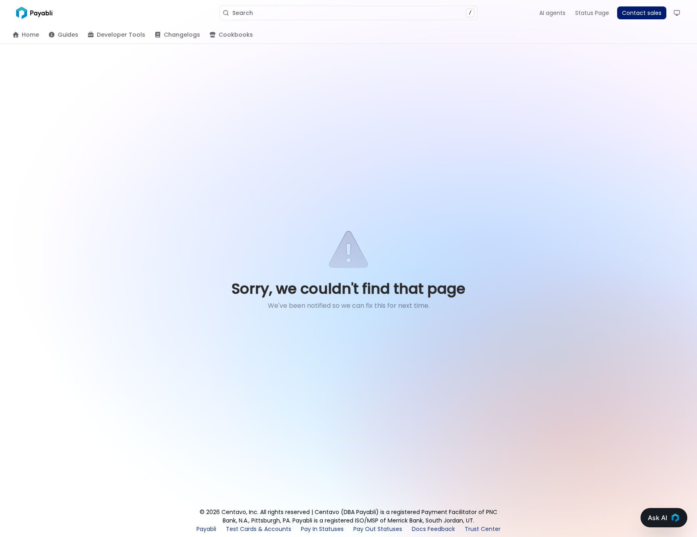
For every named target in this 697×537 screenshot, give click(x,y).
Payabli (206, 529)
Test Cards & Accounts (258, 529)
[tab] (26, 35)
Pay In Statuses (322, 529)
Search (352, 13)
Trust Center (483, 529)
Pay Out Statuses (377, 529)
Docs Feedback (433, 529)
